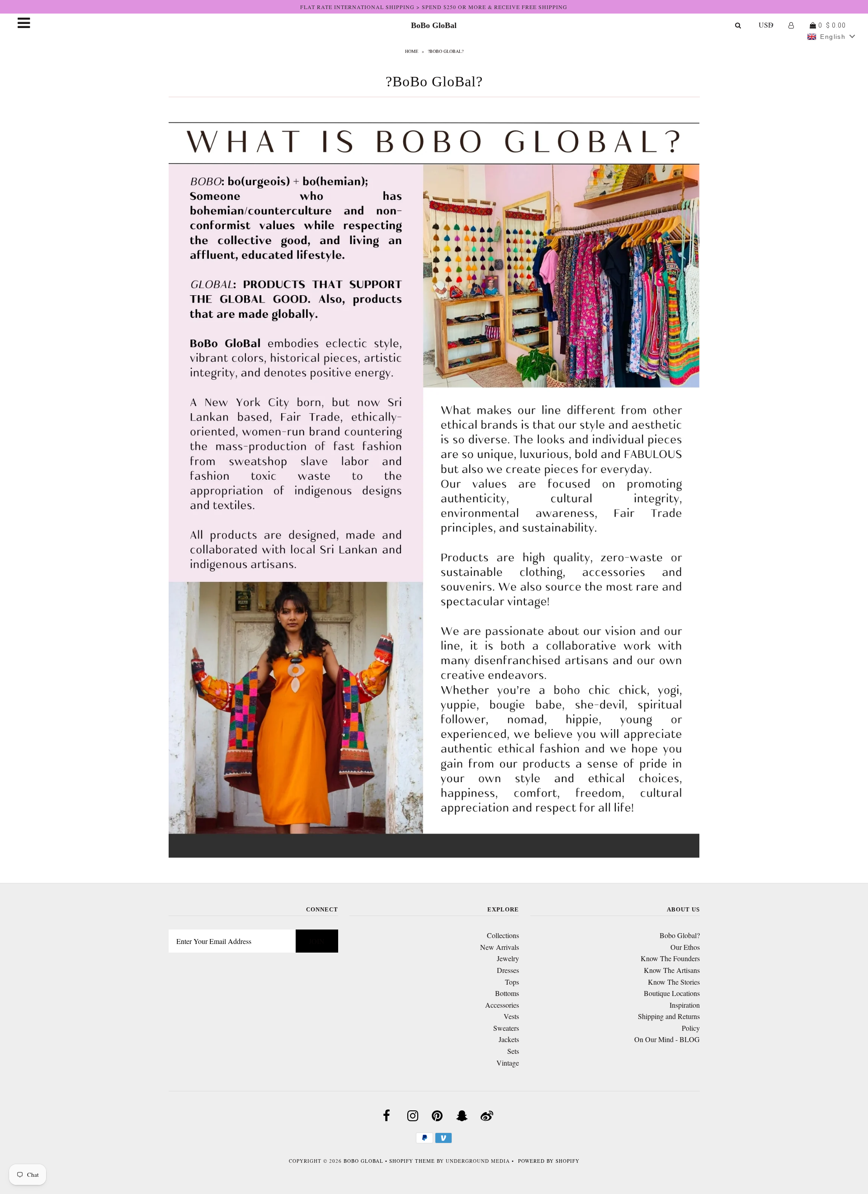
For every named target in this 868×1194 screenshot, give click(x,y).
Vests (511, 1016)
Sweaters (506, 1028)
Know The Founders (670, 958)
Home (411, 51)
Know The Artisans (672, 970)
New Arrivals (499, 947)
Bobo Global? (680, 935)
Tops (512, 981)
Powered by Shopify (549, 1160)
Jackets (509, 1039)
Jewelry (508, 958)
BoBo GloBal (434, 25)
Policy (691, 1028)
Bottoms (507, 993)
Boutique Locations (672, 993)
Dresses (508, 970)
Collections (503, 935)
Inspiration (685, 1005)
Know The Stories (674, 981)
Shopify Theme (412, 1160)
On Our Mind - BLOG (667, 1039)
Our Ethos (685, 947)
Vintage (507, 1062)
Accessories (502, 1005)
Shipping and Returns (669, 1016)
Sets (513, 1051)
